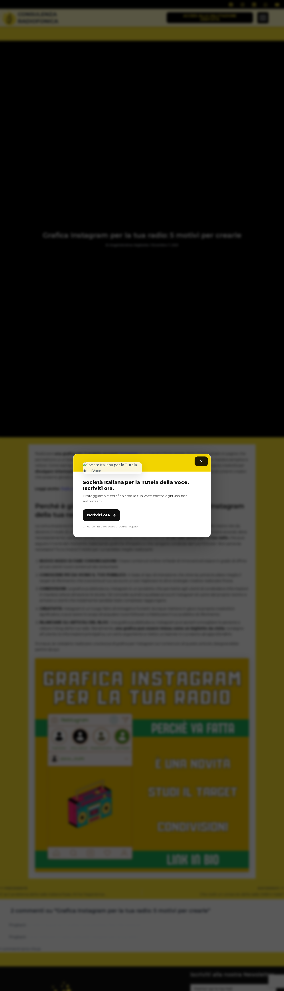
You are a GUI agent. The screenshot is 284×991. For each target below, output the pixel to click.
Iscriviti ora (98, 515)
